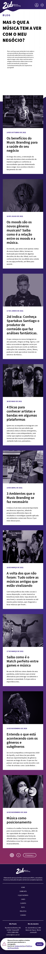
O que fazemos (23, 895)
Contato (23, 915)
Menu (42, 5)
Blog (23, 907)
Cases (23, 899)
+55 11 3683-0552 (12, 932)
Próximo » (29, 855)
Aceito (39, 944)
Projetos (23, 911)
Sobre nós (23, 891)
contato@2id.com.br (13, 935)
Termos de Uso (19, 946)
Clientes (23, 903)
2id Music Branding (11, 5)
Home (23, 887)
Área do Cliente (37, 5)
